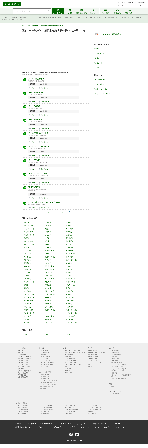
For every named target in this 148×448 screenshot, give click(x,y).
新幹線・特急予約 (93, 356)
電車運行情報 (45, 374)
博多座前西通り (50, 269)
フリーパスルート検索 (34, 17)
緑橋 (46, 334)
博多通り (48, 260)
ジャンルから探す (100, 79)
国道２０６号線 (71, 313)
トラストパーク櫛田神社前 (38, 146)
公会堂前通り (28, 269)
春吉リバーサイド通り (31, 297)
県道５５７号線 (50, 257)
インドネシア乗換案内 (94, 409)
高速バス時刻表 (45, 358)
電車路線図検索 (116, 352)
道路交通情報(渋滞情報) (48, 382)
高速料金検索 (6, 20)
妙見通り (69, 294)
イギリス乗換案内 (46, 405)
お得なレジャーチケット (102, 94)
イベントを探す (99, 84)
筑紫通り (27, 238)
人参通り (69, 266)
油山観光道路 (49, 307)
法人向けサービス (47, 424)
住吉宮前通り (70, 297)
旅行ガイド (91, 365)
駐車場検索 (68, 356)
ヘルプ (105, 427)
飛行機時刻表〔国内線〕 (48, 363)
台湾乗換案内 (45, 413)
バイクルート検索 (87, 17)
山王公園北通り (71, 316)
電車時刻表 (44, 350)
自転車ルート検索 (75, 17)
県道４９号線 (28, 310)
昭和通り (69, 222)
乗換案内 (14, 17)
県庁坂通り (48, 322)
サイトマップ (119, 427)
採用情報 (31, 424)
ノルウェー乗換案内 (24, 409)
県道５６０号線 (29, 313)
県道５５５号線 (29, 235)
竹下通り (48, 247)
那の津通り (70, 229)
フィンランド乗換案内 (94, 407)
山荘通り (69, 275)
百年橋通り (70, 238)
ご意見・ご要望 (136, 5)
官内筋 (26, 285)
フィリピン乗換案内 (70, 411)
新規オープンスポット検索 (72, 350)
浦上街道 (27, 322)
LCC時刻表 (44, 367)
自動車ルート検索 (63, 17)
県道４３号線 (28, 232)
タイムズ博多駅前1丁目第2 (38, 133)
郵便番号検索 (115, 358)
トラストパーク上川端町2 (38, 173)
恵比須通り (27, 279)
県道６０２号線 (50, 222)
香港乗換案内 (22, 413)
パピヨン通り (70, 285)
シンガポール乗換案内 (71, 409)
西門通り (48, 282)
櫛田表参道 (27, 291)
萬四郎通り (70, 257)
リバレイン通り (71, 254)
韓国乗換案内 (92, 411)
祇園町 (26, 334)
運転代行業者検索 (116, 363)
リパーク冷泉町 (34, 106)
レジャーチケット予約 (94, 363)
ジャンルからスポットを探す (73, 364)
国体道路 (48, 225)
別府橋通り (70, 250)
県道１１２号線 (29, 282)
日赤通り (69, 225)
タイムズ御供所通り (36, 79)
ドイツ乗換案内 (92, 405)
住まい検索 (114, 360)
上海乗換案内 (68, 413)
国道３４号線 (70, 282)
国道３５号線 (28, 241)
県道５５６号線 (50, 310)
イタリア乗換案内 (23, 407)
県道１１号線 (70, 279)
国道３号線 (27, 254)
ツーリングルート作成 (117, 371)
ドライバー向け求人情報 (118, 379)
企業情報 (18, 424)
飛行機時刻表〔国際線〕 (48, 365)
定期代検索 (110, 17)
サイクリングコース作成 (118, 369)
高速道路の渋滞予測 (47, 386)
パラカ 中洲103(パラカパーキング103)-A (44, 202)
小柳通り (69, 304)
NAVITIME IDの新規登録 (137, 2)
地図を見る (114, 386)
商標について (44, 427)
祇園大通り (48, 272)
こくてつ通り (28, 250)
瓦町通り (48, 297)
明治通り (27, 222)
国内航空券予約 (92, 350)
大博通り (69, 232)
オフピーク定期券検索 (122, 17)
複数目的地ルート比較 (49, 17)
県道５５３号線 (29, 244)
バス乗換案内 (22, 17)
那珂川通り (27, 263)
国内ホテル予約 (92, 358)
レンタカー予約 (92, 360)
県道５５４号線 (50, 294)
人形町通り (70, 307)
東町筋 (47, 254)
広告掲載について (99, 424)
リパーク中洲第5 (34, 160)
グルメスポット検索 (70, 362)
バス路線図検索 (116, 354)
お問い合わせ (115, 393)
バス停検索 (68, 368)
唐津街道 (69, 269)
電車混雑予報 (45, 378)
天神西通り (27, 266)
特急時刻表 (44, 354)
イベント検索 (68, 373)
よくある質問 (82, 424)
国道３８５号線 (29, 229)
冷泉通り (27, 247)
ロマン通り (48, 288)
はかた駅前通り (71, 247)
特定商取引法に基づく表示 (64, 427)
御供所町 (69, 334)
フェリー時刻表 (45, 360)
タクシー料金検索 (135, 17)
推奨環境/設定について (24, 427)
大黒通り (69, 263)
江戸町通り (70, 319)
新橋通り (27, 288)
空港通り (69, 272)
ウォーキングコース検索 (118, 365)
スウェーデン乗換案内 (47, 409)
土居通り (48, 238)
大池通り (48, 263)
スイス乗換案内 (69, 407)
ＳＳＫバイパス (29, 304)
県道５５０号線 (29, 294)
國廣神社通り (28, 316)
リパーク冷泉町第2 (35, 92)
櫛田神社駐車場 (34, 187)
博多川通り (70, 241)
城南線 (47, 229)
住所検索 (67, 370)
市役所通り (48, 285)
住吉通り (48, 235)
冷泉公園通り (49, 250)
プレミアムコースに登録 (123, 2)
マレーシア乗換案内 (24, 411)
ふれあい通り (49, 316)
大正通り (69, 235)
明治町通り (27, 307)
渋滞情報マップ (45, 388)
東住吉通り (27, 260)
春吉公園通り (49, 279)
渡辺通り (48, 241)
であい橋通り (70, 300)
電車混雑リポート (46, 376)
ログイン (120, 5)
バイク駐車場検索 (70, 358)
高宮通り (48, 232)
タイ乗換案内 (45, 411)
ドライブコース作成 (117, 367)
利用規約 (115, 424)
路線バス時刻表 (45, 356)
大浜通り (48, 304)
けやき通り (70, 291)
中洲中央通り (49, 266)
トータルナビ (6, 17)
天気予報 (114, 356)
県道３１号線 (28, 225)
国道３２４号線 (50, 275)
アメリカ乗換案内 (23, 405)
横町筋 (68, 244)
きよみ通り (27, 257)
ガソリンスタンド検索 (71, 360)
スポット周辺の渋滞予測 (48, 384)
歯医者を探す (68, 366)
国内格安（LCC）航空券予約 (96, 352)
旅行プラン (91, 367)
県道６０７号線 (71, 260)
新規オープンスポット (101, 89)
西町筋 (47, 244)
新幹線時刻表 (45, 352)
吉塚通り (48, 300)
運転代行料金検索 (17, 20)
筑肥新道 (27, 275)
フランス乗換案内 (70, 405)
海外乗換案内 (115, 350)
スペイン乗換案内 (46, 407)
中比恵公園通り (50, 291)
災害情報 (114, 373)
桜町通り (69, 288)
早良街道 (27, 319)
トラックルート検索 (100, 17)
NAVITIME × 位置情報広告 (112, 34)
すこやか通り (28, 272)
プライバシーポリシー (89, 427)
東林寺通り (48, 319)
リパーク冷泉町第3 (35, 119)
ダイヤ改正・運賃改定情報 (49, 380)
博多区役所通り (29, 300)
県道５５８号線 (71, 310)
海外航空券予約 (92, 354)
